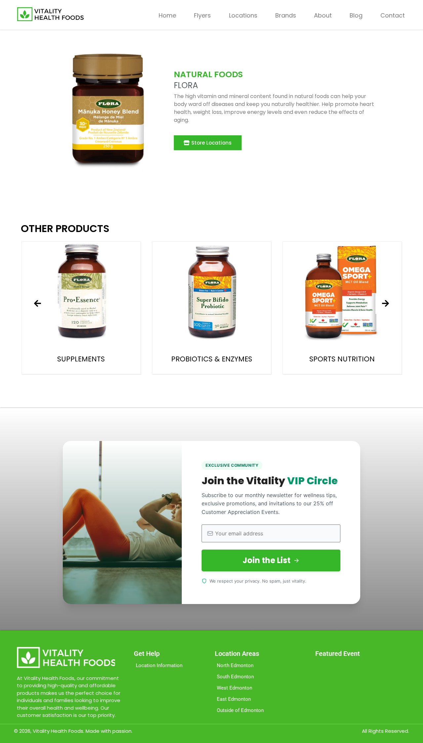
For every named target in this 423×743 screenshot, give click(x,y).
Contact (392, 15)
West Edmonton (234, 688)
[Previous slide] (37, 303)
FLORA (186, 85)
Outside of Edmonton (240, 710)
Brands (285, 15)
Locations (243, 15)
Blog (356, 15)
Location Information (159, 665)
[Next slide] (385, 303)
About (323, 15)
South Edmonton (235, 677)
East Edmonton (234, 699)
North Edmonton (235, 665)
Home (167, 15)
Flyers (202, 15)
